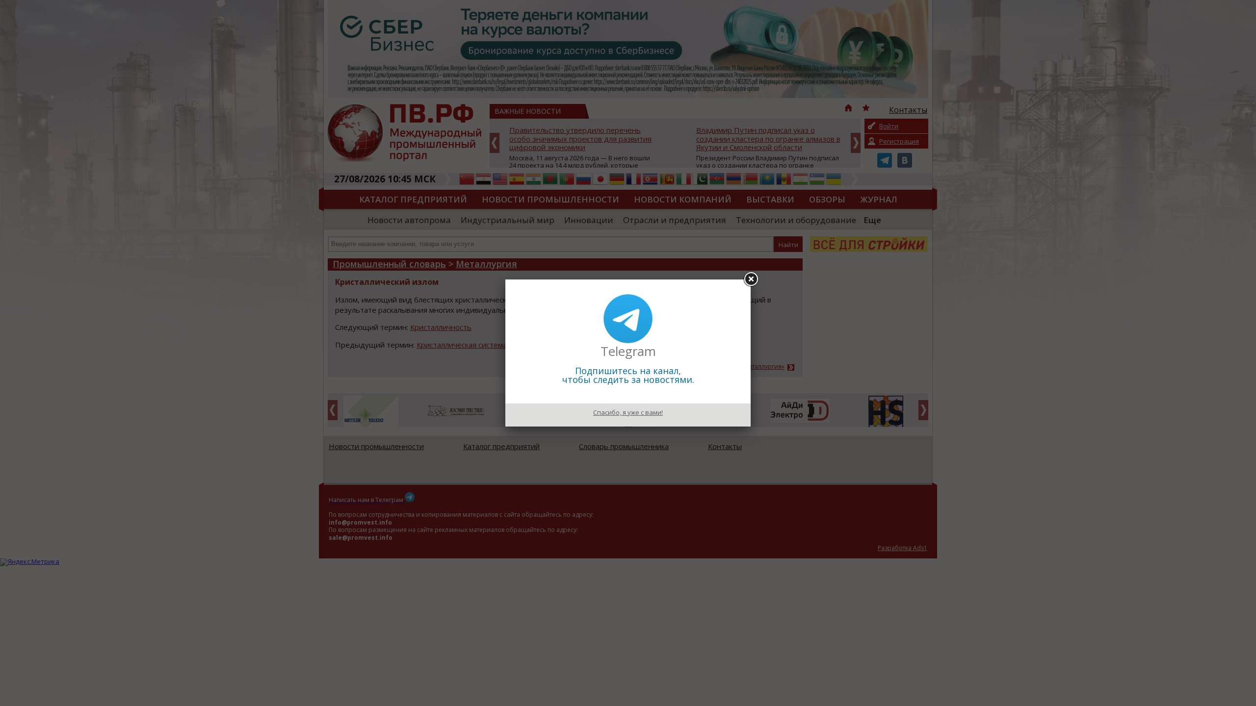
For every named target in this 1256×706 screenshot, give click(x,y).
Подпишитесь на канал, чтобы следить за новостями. (628, 375)
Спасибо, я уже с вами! (628, 412)
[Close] (750, 279)
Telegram (628, 351)
